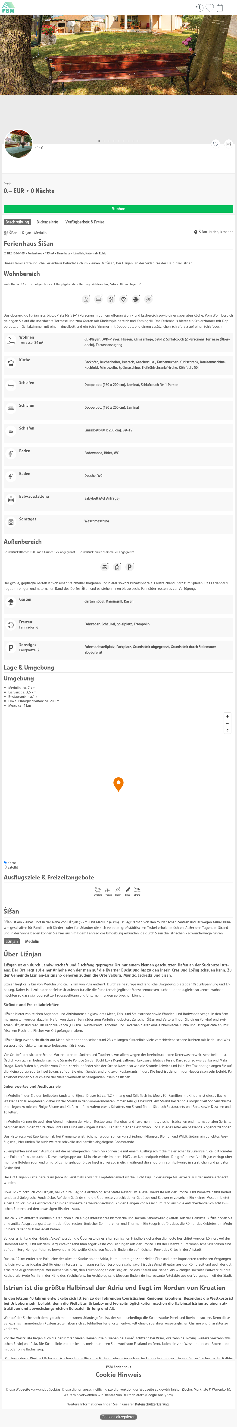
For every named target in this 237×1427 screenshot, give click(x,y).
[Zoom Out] (227, 723)
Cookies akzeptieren (118, 1417)
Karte (12, 863)
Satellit (13, 867)
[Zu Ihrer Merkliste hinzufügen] (215, 144)
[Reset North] (227, 730)
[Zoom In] (227, 716)
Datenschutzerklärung (152, 1404)
